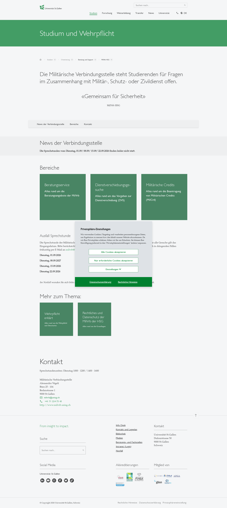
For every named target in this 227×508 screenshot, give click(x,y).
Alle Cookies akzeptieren (113, 252)
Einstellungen (112, 269)
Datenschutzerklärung (100, 281)
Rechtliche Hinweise (127, 281)
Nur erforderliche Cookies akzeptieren (113, 260)
